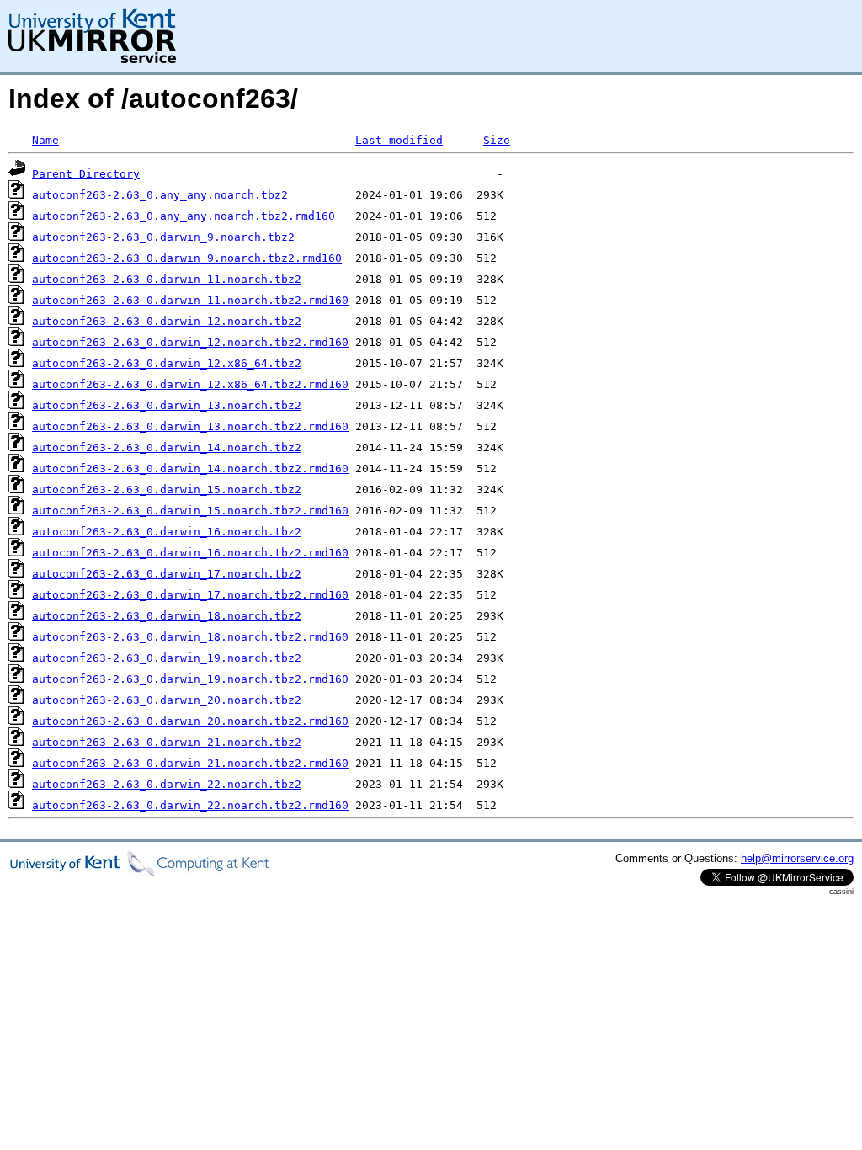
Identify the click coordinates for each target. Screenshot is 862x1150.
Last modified (399, 140)
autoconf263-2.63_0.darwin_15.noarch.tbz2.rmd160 (190, 510)
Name (45, 140)
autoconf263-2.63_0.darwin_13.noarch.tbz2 (166, 405)
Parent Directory (86, 174)
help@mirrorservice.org (797, 858)
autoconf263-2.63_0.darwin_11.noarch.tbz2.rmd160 (190, 300)
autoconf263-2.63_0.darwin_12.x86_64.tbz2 (166, 363)
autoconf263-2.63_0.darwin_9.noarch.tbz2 (163, 237)
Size (496, 140)
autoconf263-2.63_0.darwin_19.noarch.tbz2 (166, 658)
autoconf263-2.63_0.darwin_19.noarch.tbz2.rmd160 (190, 679)
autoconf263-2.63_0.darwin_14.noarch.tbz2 (166, 447)
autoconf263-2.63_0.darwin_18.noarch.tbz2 (166, 616)
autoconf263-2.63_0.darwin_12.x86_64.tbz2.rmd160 (190, 384)
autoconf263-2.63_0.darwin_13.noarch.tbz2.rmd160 (190, 426)
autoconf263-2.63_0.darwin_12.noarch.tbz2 (166, 321)
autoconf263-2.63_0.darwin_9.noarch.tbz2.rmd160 (187, 258)
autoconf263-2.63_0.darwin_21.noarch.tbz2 (166, 742)
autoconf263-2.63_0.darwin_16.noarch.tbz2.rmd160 (190, 552)
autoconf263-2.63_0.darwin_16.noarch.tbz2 (166, 531)
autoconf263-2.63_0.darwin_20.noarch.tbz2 (166, 700)
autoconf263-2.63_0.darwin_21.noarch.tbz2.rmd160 (190, 763)
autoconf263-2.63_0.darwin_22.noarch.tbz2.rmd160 (190, 805)
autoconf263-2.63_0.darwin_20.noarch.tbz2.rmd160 (190, 721)
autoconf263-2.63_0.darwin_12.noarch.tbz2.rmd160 (190, 342)
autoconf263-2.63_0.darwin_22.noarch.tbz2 (166, 784)
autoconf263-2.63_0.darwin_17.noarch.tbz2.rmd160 (190, 594)
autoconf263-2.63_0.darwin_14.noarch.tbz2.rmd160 (190, 468)
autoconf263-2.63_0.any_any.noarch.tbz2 (160, 195)
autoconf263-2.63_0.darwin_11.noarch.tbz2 (166, 279)
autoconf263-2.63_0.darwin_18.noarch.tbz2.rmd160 (190, 637)
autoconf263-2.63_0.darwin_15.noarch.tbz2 (166, 489)
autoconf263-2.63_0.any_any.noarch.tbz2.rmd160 (183, 216)
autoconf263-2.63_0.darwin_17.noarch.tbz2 (166, 573)
